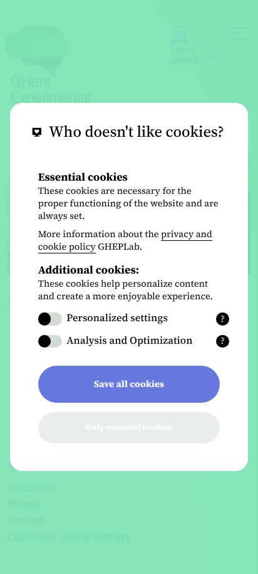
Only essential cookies (129, 427)
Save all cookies (129, 384)
